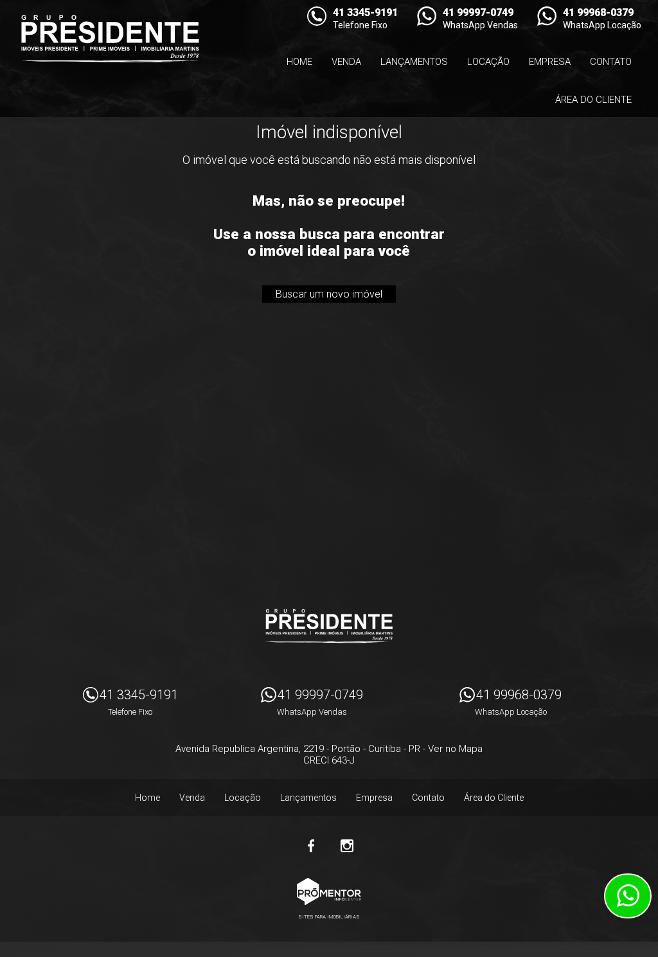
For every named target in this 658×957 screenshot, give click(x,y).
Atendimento (628, 895)
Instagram (347, 846)
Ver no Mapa (455, 749)
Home (299, 61)
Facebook (311, 846)
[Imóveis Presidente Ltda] (110, 38)
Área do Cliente (593, 99)
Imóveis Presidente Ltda (329, 626)
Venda (346, 61)
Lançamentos (414, 61)
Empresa (550, 61)
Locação (488, 61)
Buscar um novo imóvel (329, 294)
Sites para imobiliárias (329, 917)
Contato (611, 61)
